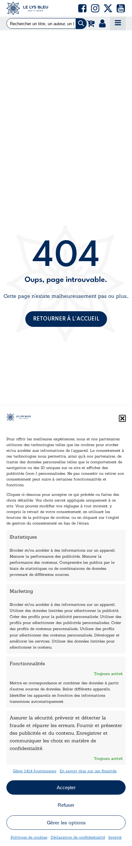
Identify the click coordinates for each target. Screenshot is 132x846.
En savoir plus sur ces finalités (88, 771)
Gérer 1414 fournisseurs (34, 771)
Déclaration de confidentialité (78, 837)
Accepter (66, 787)
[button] (122, 418)
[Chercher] (81, 23)
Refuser (66, 805)
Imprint (115, 837)
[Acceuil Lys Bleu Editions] (27, 8)
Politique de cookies (29, 837)
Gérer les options (66, 823)
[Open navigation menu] (118, 23)
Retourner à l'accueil (66, 319)
